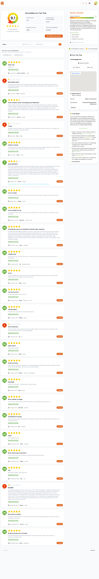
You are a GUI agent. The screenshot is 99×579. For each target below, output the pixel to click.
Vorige (5, 550)
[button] (83, 161)
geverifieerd (77, 151)
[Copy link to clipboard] (83, 3)
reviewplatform (88, 137)
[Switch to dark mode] (86, 3)
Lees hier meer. (80, 155)
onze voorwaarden (87, 133)
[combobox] (27, 44)
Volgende (92, 550)
